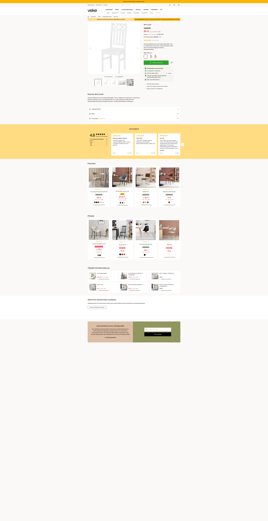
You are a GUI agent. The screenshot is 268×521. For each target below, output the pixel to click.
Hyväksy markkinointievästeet (97, 307)
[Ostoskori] (178, 5)
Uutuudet (123, 13)
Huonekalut (109, 9)
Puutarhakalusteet (127, 9)
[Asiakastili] (169, 5)
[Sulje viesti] (179, 1)
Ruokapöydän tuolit (107, 16)
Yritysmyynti (99, 5)
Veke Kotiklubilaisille (152, 34)
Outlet (151, 13)
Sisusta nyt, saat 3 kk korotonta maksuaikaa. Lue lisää (111, 19)
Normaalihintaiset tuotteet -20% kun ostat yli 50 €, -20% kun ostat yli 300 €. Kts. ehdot (157, 19)
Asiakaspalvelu (91, 5)
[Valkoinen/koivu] (155, 57)
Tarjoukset (158, 13)
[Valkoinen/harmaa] (150, 57)
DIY (161, 9)
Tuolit (99, 16)
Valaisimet (154, 9)
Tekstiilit (145, 9)
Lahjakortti (145, 13)
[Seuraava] (137, 48)
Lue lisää (162, 150)
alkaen (154, 37)
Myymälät (105, 5)
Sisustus (138, 9)
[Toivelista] (174, 5)
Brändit (129, 13)
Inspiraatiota (115, 13)
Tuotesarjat (136, 13)
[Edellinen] (90, 48)
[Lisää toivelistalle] (171, 62)
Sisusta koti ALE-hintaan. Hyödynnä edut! (133, 1)
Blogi (108, 13)
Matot (117, 9)
